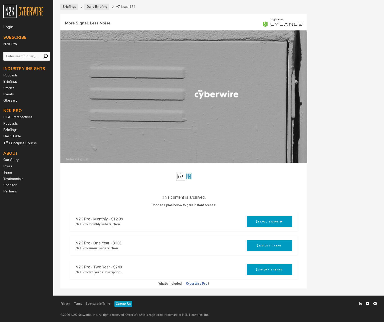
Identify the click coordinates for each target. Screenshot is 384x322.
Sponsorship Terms (98, 304)
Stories (8, 88)
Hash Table (12, 136)
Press (7, 166)
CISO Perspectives (17, 117)
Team (7, 172)
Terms (78, 304)
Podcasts (10, 75)
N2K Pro (10, 44)
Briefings (10, 81)
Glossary (10, 100)
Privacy (65, 304)
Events (8, 94)
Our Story (11, 159)
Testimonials (13, 178)
